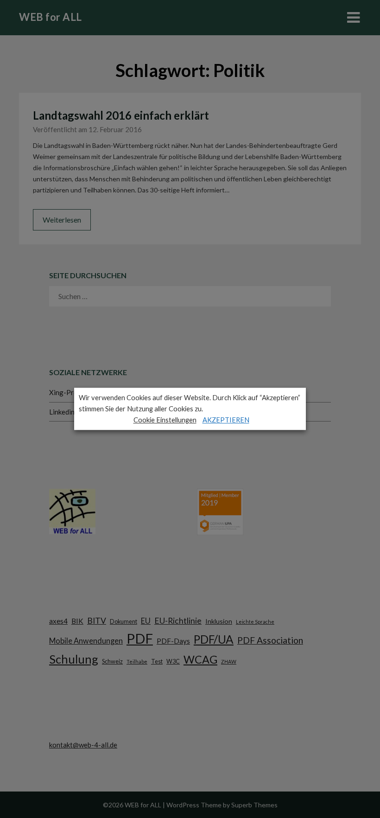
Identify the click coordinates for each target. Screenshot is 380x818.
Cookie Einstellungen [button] (164, 420)
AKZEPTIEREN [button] (226, 420)
